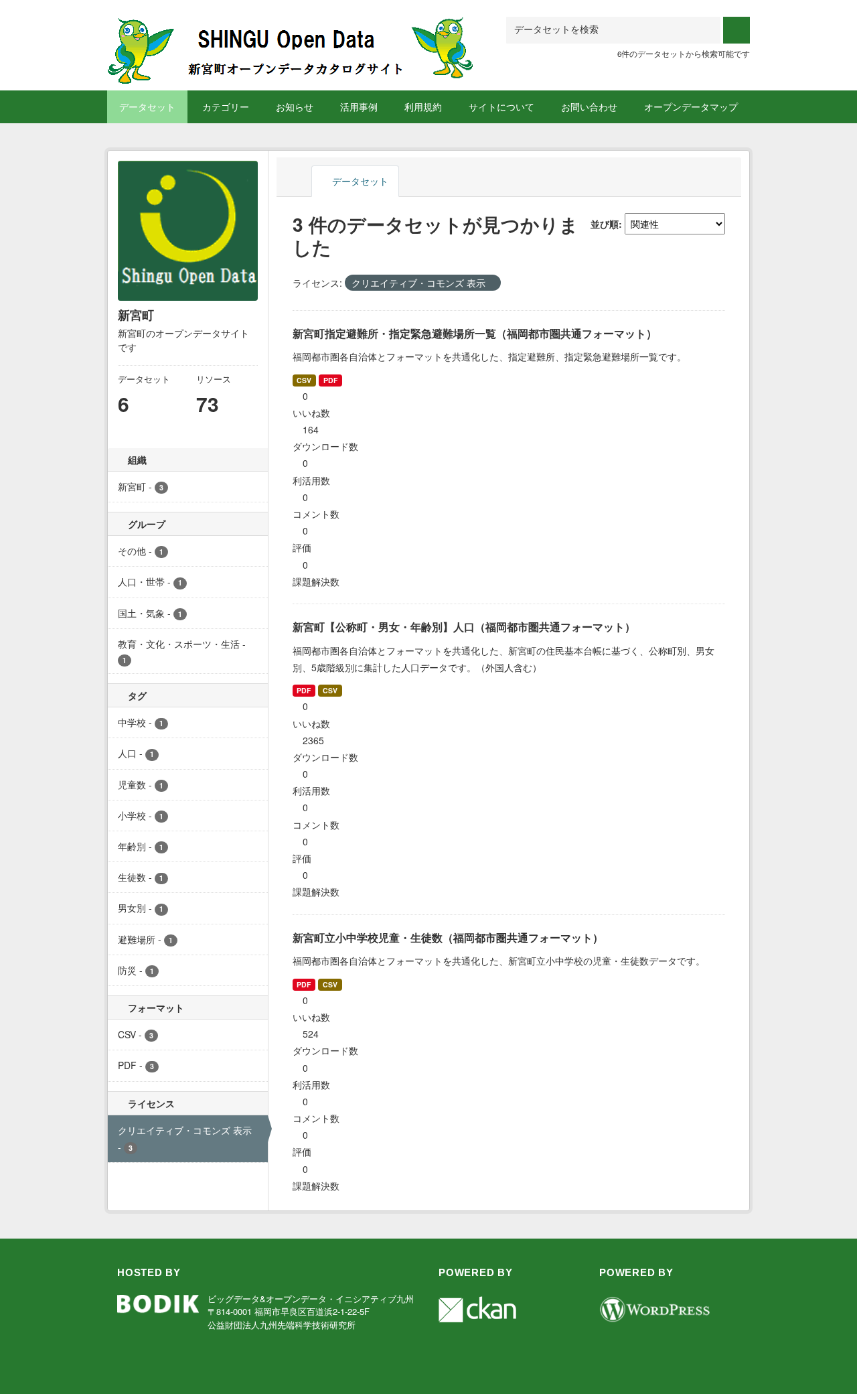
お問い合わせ (589, 106)
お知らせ (294, 106)
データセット (147, 106)
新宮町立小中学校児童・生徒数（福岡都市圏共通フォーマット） (448, 937)
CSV (304, 380)
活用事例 (359, 106)
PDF (330, 380)
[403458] (291, 33)
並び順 (605, 223)
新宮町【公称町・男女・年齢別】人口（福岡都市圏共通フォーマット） (464, 626)
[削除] (491, 283)
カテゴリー (225, 106)
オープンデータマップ (691, 106)
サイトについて (501, 106)
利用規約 (423, 106)
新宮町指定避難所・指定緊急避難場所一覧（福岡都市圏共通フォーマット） (475, 333)
